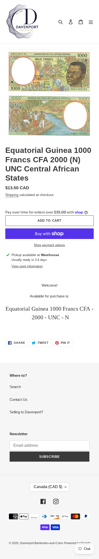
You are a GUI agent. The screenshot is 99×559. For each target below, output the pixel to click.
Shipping (12, 195)
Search (15, 387)
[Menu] (91, 22)
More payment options (49, 245)
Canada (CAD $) (48, 487)
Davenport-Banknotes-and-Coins (41, 543)
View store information (27, 266)
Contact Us (18, 399)
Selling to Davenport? (26, 412)
